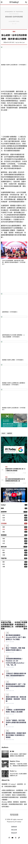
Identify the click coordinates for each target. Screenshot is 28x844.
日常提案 (4, 523)
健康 (3, 527)
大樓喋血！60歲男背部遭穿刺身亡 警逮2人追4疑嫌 (15, 711)
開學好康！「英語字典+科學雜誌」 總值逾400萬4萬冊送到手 (18, 765)
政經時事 (4, 512)
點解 (2, 508)
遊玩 (3, 564)
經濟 (3, 518)
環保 (3, 539)
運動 (3, 553)
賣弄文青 (4, 547)
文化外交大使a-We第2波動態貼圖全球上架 (18, 775)
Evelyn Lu (13, 771)
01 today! (18, 822)
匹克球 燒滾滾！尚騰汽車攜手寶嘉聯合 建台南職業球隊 (18, 755)
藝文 (3, 550)
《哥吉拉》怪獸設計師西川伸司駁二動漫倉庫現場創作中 (16, 674)
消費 (3, 567)
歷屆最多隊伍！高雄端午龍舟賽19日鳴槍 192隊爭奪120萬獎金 (16, 735)
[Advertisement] (14, 78)
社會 (3, 520)
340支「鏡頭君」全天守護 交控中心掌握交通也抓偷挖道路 (16, 722)
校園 (3, 555)
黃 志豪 (12, 751)
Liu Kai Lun (21, 42)
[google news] (14, 450)
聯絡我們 (14, 833)
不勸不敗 (4, 558)
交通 (3, 541)
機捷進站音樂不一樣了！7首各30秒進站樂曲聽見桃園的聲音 (16, 686)
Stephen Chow (15, 761)
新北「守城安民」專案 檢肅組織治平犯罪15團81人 (15, 649)
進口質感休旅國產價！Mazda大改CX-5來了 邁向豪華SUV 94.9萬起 (16, 637)
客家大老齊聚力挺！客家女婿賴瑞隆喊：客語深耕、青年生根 (16, 699)
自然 (3, 543)
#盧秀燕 (9, 433)
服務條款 (14, 827)
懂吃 (3, 562)
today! (3, 505)
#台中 (3, 433)
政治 (3, 515)
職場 (14, 32)
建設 (3, 532)
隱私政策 (14, 830)
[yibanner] (14, 420)
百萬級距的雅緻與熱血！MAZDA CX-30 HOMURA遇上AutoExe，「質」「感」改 (15, 661)
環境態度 (4, 535)
